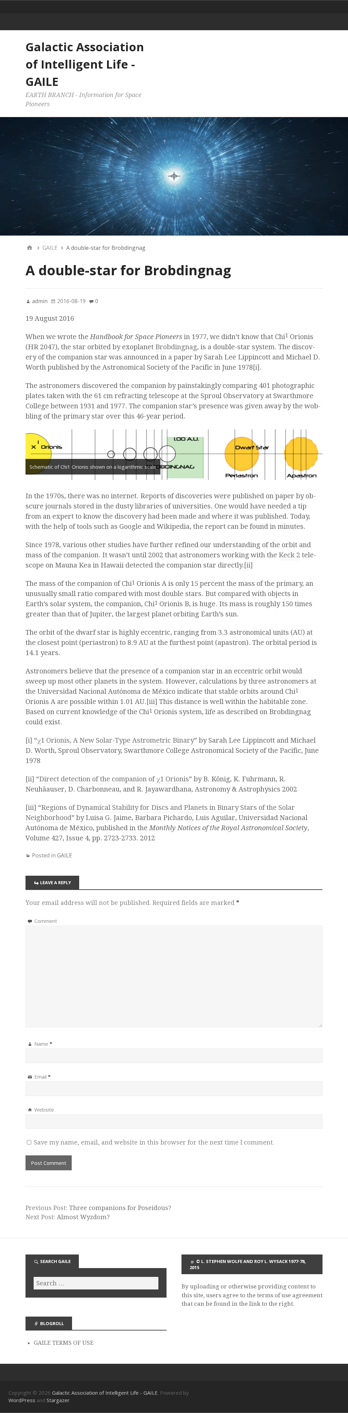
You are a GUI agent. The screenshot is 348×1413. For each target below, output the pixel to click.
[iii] (151, 702)
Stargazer (58, 1400)
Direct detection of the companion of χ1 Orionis (114, 779)
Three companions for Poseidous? (120, 1207)
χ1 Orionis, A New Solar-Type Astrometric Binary (115, 740)
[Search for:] (96, 1283)
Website (44, 1109)
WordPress (21, 1400)
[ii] (248, 565)
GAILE (64, 855)
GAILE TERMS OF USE (63, 1342)
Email (42, 1076)
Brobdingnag (176, 347)
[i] (256, 367)
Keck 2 (289, 555)
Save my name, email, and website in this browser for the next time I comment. (154, 1142)
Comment (45, 920)
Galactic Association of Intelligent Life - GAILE (84, 64)
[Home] (29, 248)
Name (43, 1043)
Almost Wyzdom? (83, 1217)
